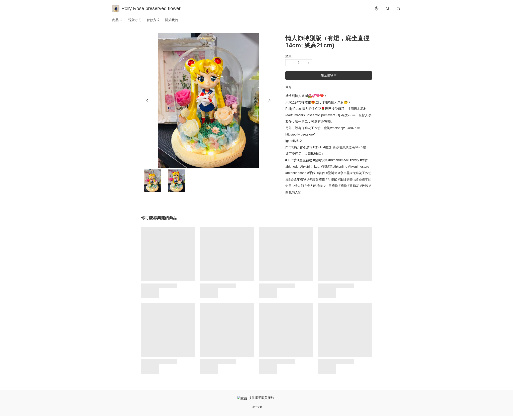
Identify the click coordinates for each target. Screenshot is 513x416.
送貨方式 (134, 20)
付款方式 (153, 20)
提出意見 (257, 407)
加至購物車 (329, 75)
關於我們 (171, 20)
